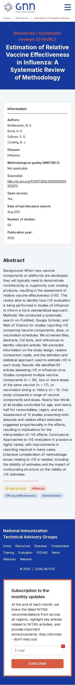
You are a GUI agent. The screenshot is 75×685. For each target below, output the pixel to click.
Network (26, 559)
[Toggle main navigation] (68, 7)
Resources (22, 18)
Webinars (9, 559)
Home (7, 18)
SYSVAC (42, 552)
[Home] (19, 7)
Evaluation (25, 552)
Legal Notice (45, 569)
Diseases (40, 546)
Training (8, 552)
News (56, 552)
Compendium (60, 546)
